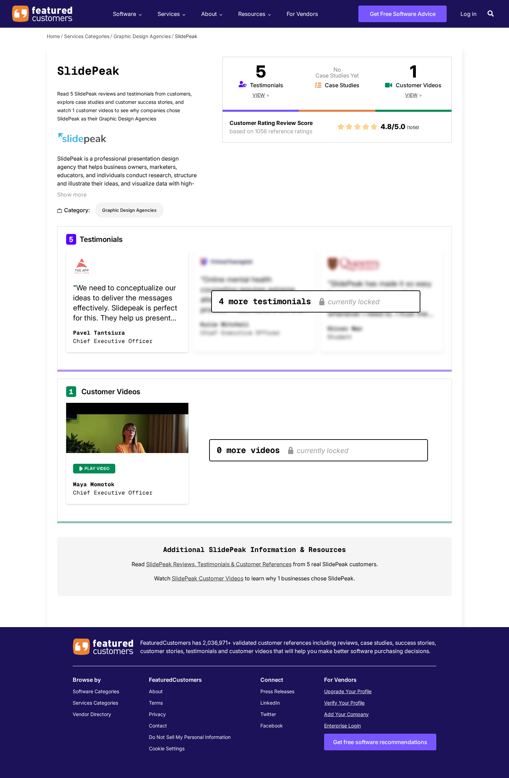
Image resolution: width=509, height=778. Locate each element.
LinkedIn (270, 703)
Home (53, 36)
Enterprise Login (342, 726)
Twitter (268, 714)
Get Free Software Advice (403, 13)
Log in (468, 13)
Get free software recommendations (380, 742)
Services (169, 13)
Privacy (157, 714)
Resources (251, 13)
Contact (158, 726)
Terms (156, 703)
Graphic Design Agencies (142, 36)
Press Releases (277, 691)
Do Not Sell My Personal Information (190, 737)
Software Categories (96, 691)
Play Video (96, 468)
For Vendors (302, 13)
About (209, 13)
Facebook (271, 726)
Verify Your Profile (344, 703)
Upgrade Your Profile (348, 691)
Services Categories (86, 36)
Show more (72, 194)
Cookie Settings (167, 748)
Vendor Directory (92, 714)
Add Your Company (346, 714)
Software (124, 13)
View (258, 95)
